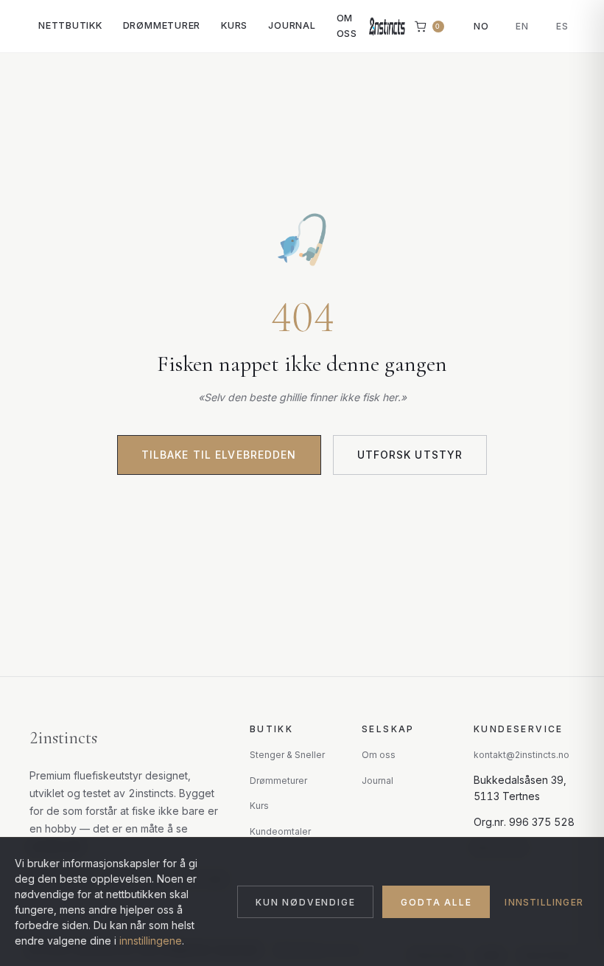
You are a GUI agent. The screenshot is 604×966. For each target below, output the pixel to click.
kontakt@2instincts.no (521, 754)
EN (522, 26)
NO (481, 26)
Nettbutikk (70, 25)
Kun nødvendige (305, 902)
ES (562, 26)
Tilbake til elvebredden (219, 454)
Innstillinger (544, 902)
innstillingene (150, 940)
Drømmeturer (161, 25)
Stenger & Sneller (287, 754)
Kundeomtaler (280, 831)
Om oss (347, 25)
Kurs (234, 25)
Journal (291, 25)
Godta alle (436, 902)
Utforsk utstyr (410, 454)
